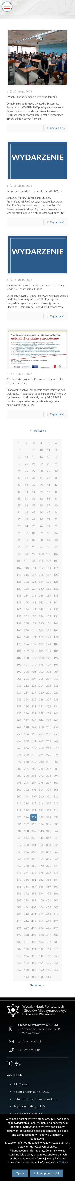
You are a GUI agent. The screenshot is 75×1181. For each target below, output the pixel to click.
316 (41, 803)
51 (33, 498)
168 (56, 630)
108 (56, 560)
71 (48, 519)
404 (26, 907)
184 (41, 651)
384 (56, 879)
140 (26, 602)
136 (41, 595)
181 (19, 651)
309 (33, 796)
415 (19, 921)
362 (26, 858)
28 (41, 470)
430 (41, 935)
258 (56, 734)
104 (26, 560)
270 (56, 748)
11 (48, 450)
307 (19, 796)
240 (56, 713)
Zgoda (20, 1173)
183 (33, 651)
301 (19, 789)
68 (26, 519)
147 (33, 609)
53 (48, 498)
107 (48, 560)
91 (19, 547)
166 (41, 630)
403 (19, 907)
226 (41, 699)
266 (26, 748)
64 (41, 512)
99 (33, 554)
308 (26, 796)
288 (56, 768)
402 (56, 900)
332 (26, 824)
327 (33, 817)
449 (48, 955)
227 (48, 699)
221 (48, 692)
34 (41, 477)
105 (33, 560)
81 (33, 533)
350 (26, 845)
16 (41, 457)
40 (41, 484)
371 (48, 865)
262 (41, 741)
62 (26, 512)
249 (33, 727)
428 (26, 935)
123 (33, 581)
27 (33, 470)
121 (19, 581)
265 (19, 748)
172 (41, 637)
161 (48, 623)
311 (48, 796)
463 (26, 976)
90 (56, 540)
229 (19, 706)
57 (33, 505)
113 (48, 567)
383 (48, 879)
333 (33, 824)
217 (19, 692)
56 (26, 505)
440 (26, 949)
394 (41, 893)
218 (26, 692)
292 (41, 775)
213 (33, 685)
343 (19, 838)
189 (33, 657)
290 (26, 775)
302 (26, 789)
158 (26, 623)
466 (48, 976)
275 (48, 755)
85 (19, 540)
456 (56, 962)
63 (33, 512)
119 (48, 574)
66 (56, 512)
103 (19, 560)
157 (19, 623)
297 (33, 782)
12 (56, 450)
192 (56, 657)
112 (41, 567)
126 (56, 581)
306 (56, 789)
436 (41, 942)
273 (33, 755)
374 (26, 872)
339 (33, 831)
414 (56, 914)
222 (56, 692)
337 (19, 831)
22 (41, 463)
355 (19, 852)
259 (19, 741)
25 (19, 470)
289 (19, 775)
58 (41, 505)
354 (56, 845)
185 (48, 651)
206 (26, 678)
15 (33, 457)
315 (33, 803)
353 (48, 845)
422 (26, 928)
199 (19, 671)
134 (26, 595)
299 (48, 782)
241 (19, 720)
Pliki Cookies (21, 1084)
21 (33, 463)
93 (33, 547)
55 (19, 505)
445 (19, 955)
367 (19, 865)
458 (26, 969)
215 (48, 685)
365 (48, 858)
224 (26, 699)
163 (19, 630)
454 (41, 962)
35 (48, 477)
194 (26, 664)
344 (26, 838)
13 (19, 457)
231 (33, 706)
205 (19, 678)
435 (33, 942)
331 (19, 824)
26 (26, 470)
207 (33, 678)
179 (48, 644)
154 (41, 616)
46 (41, 491)
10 (41, 450)
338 (26, 831)
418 (41, 921)
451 (19, 962)
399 (33, 900)
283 (19, 768)
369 (33, 865)
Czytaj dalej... (57, 127)
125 (48, 581)
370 (41, 865)
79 (19, 533)
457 (19, 969)
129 (33, 588)
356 (26, 852)
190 (41, 657)
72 (56, 519)
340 (41, 831)
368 (26, 865)
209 (48, 678)
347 (48, 838)
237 (33, 713)
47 (48, 491)
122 (26, 581)
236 (26, 713)
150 (56, 609)
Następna (35, 985)
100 (41, 554)
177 (33, 644)
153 (33, 616)
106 (41, 560)
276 (56, 755)
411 (33, 914)
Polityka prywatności (46, 1173)
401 (48, 900)
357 (33, 852)
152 (26, 616)
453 (33, 962)
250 (41, 727)
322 (41, 810)
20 (26, 463)
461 (48, 969)
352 (41, 845)
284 (26, 768)
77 (48, 526)
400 (41, 900)
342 (56, 831)
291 (33, 775)
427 (19, 935)
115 (19, 574)
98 (26, 554)
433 (19, 942)
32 (26, 477)
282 (56, 761)
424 (41, 928)
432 (56, 935)
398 (26, 900)
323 (48, 810)
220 (41, 692)
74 (26, 526)
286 (41, 768)
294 (56, 775)
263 (48, 741)
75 (33, 526)
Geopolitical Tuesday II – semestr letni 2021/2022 (35, 191)
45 (33, 491)
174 (56, 637)
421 (19, 928)
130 (41, 588)
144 (56, 602)
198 (56, 664)
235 (19, 713)
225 (33, 699)
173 (48, 637)
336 (56, 824)
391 (19, 893)
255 (33, 734)
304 (41, 789)
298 (41, 782)
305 (48, 789)
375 (33, 872)
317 (48, 803)
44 (26, 491)
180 (56, 644)
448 (41, 955)
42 (56, 484)
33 (33, 477)
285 (33, 768)
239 (48, 713)
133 (19, 595)
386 (26, 886)
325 (19, 817)
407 (48, 907)
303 (33, 789)
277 (19, 761)
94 (41, 547)
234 (56, 706)
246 (56, 720)
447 (33, 955)
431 (48, 935)
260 (26, 741)
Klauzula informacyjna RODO (31, 1091)
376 (41, 872)
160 (41, 623)
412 (41, 914)
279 (33, 761)
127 (19, 588)
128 (26, 588)
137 (48, 595)
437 (48, 942)
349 (19, 845)
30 (56, 470)
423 (33, 928)
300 (56, 782)
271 (19, 755)
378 (56, 872)
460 (41, 969)
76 (41, 526)
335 (48, 824)
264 (56, 741)
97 (19, 554)
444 (56, 949)
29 (48, 470)
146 (26, 609)
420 (56, 921)
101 (48, 554)
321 (33, 810)
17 (48, 457)
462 (56, 969)
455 (48, 962)
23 (48, 463)
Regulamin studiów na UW (29, 1106)
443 (48, 949)
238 (41, 713)
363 (33, 858)
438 (56, 942)
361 (19, 858)
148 (41, 609)
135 (33, 595)
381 (33, 879)
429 (33, 935)
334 (41, 824)
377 (48, 872)
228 (56, 699)
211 (19, 685)
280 (41, 761)
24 (56, 463)
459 (33, 969)
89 (48, 540)
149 (48, 609)
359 (48, 852)
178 (41, 644)
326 (26, 817)
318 (56, 803)
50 (26, 498)
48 (56, 491)
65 (48, 512)
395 (48, 893)
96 (56, 547)
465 (41, 976)
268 (41, 748)
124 (41, 581)
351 (33, 845)
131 (48, 588)
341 (48, 831)
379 (19, 879)
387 (33, 886)
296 (26, 782)
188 (26, 657)
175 (19, 644)
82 (41, 533)
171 (33, 637)
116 (26, 574)
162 (56, 623)
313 (19, 803)
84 (56, 533)
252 (56, 727)
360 (56, 852)
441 (33, 949)
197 (48, 664)
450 (56, 955)
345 (33, 838)
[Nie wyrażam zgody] (70, 1148)
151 (19, 616)
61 (19, 512)
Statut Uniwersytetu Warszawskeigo (35, 1099)
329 (48, 817)
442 (41, 949)
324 (56, 810)
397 (19, 900)
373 (19, 872)
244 (41, 720)
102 (56, 554)
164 (26, 630)
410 (26, 914)
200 (26, 671)
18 (56, 457)
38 (26, 484)
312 (56, 796)
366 (56, 858)
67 (19, 519)
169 (19, 637)
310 (41, 796)
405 (33, 907)
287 (48, 768)
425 (48, 928)
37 (19, 484)
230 (26, 706)
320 (26, 810)
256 (41, 734)
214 (41, 685)
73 (19, 526)
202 (41, 671)
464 (33, 976)
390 (56, 886)
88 (41, 540)
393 (33, 893)
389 (48, 886)
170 (26, 637)
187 (19, 657)
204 (56, 671)
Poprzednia (39, 430)
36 (56, 477)
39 (33, 484)
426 (56, 928)
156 (56, 616)
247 (19, 727)
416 (26, 921)
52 (41, 498)
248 (26, 727)
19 (19, 463)
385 (19, 886)
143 (48, 602)
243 (33, 720)
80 (26, 533)
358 (41, 852)
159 (33, 623)
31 (19, 477)
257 (48, 734)
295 (19, 782)
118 (41, 574)
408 (56, 907)
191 (48, 657)
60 (56, 505)
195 (33, 664)
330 (56, 817)
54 (56, 498)
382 (41, 879)
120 (56, 574)
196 (41, 664)
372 (56, 865)
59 (48, 505)
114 (56, 567)
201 (33, 671)
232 (41, 706)
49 (19, 498)
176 (26, 644)
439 (19, 949)
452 (26, 962)
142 (41, 602)
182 (26, 651)
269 (48, 748)
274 (41, 755)
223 (19, 699)
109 (19, 567)
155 (48, 616)
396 (56, 893)
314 (26, 803)
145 (19, 609)
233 (48, 706)
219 (33, 692)
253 (19, 734)
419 (48, 921)
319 (19, 810)
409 (19, 914)
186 (56, 651)
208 (41, 678)
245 (48, 720)
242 (26, 720)
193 (19, 664)
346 (41, 838)
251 (48, 727)
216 (56, 685)
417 (33, 921)
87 (33, 540)
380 (26, 879)
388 (41, 886)
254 (26, 734)
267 (33, 748)
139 (19, 602)
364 (41, 858)
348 (56, 838)
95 (48, 547)
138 (56, 595)
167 (48, 630)
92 (26, 547)
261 (33, 741)
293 (48, 775)
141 (33, 602)
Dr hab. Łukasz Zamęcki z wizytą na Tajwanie (32, 96)
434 (26, 942)
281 (48, 761)
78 (56, 526)
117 (33, 574)
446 (26, 955)
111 (33, 567)
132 (56, 588)
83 (48, 533)
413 (48, 914)
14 (26, 457)
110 (26, 567)
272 (26, 755)
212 (26, 685)
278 (26, 761)
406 (41, 907)
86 (26, 540)
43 (19, 491)
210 (56, 678)
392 (26, 893)
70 (41, 519)
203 (48, 671)
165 (33, 630)
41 (48, 484)
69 (33, 519)
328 (41, 817)
